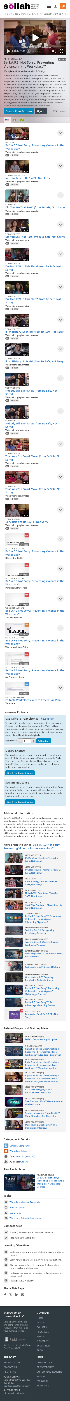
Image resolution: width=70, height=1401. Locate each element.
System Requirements (49, 1371)
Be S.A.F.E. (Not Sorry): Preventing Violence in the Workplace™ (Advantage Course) (50, 1182)
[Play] (8, 51)
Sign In (41, 111)
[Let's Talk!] (63, 6)
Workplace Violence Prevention (25, 1202)
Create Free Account (19, 111)
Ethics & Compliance (20, 1145)
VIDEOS (41, 1322)
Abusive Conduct (18, 1207)
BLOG (40, 1350)
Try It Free (43, 1385)
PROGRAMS (43, 1331)
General (24, 1161)
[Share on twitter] (10, 1294)
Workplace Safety (18, 1151)
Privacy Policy (45, 1367)
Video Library (19, 13)
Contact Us (10, 1367)
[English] (7, 120)
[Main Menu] (46, 6)
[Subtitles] (28, 51)
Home (7, 13)
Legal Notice (44, 1362)
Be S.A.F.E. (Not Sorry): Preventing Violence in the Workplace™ (32, 846)
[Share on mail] (22, 1294)
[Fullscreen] (62, 51)
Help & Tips (10, 1371)
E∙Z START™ (42, 1341)
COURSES (42, 1327)
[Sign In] (55, 6)
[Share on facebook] (5, 1294)
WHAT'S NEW (43, 1345)
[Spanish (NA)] (14, 120)
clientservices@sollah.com (17, 1385)
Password (42, 1381)
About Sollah (12, 1362)
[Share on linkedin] (16, 1294)
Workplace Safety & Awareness (25, 1218)
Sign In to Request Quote (20, 772)
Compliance (15, 1212)
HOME (40, 1317)
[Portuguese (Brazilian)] (21, 120)
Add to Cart (44, 740)
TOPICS (40, 1336)
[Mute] (54, 51)
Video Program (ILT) (25, 1156)
